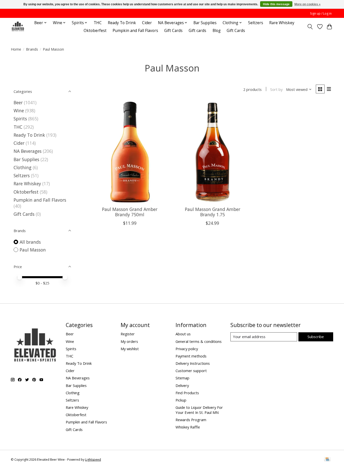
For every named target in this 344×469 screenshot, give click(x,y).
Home (16, 49)
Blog (217, 30)
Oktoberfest (95, 30)
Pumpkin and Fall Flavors (135, 30)
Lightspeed (93, 459)
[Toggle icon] (310, 26)
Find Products (187, 392)
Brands (32, 49)
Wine (19, 110)
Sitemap (182, 377)
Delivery (182, 385)
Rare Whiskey (281, 22)
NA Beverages (28, 151)
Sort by (276, 89)
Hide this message (276, 4)
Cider (147, 22)
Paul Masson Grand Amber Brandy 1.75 (212, 212)
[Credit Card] (327, 459)
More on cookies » (307, 4)
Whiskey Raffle (188, 426)
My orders (129, 341)
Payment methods (191, 355)
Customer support (191, 370)
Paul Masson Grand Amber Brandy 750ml (129, 212)
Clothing (22, 167)
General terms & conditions (199, 341)
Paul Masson (33, 250)
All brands (30, 242)
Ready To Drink (122, 22)
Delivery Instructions (193, 363)
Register (128, 333)
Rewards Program (191, 419)
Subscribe (315, 336)
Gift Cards (173, 30)
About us (183, 333)
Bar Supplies (205, 22)
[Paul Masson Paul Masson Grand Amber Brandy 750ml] (130, 152)
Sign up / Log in (321, 13)
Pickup (181, 400)
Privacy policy (187, 348)
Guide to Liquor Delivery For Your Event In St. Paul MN (199, 410)
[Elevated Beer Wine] (18, 26)
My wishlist (130, 348)
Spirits (20, 119)
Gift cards (197, 30)
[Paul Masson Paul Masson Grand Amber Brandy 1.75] (212, 152)
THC (98, 22)
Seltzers (255, 22)
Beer (18, 102)
